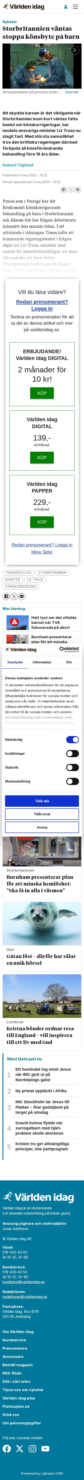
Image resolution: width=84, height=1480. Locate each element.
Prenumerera (14, 1348)
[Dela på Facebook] (63, 189)
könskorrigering (20, 586)
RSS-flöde (12, 1373)
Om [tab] (69, 662)
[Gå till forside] (23, 6)
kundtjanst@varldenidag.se (23, 1282)
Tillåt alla (42, 801)
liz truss (35, 579)
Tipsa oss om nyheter (23, 1390)
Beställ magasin (17, 1365)
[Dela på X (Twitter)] (70, 189)
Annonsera (12, 1356)
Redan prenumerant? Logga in (42, 544)
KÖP (42, 393)
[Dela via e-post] (77, 189)
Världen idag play (18, 1398)
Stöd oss (10, 1414)
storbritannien (52, 572)
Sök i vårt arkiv (16, 1381)
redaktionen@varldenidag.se (24, 1297)
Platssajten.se (16, 1406)
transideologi (18, 572)
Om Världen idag (18, 1331)
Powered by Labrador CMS (42, 1473)
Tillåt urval (42, 814)
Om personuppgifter (21, 1423)
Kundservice (14, 1340)
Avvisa (42, 827)
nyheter (12, 579)
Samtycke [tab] (15, 662)
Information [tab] (42, 662)
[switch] (72, 753)
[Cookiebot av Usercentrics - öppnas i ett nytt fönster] (60, 649)
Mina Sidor (42, 552)
